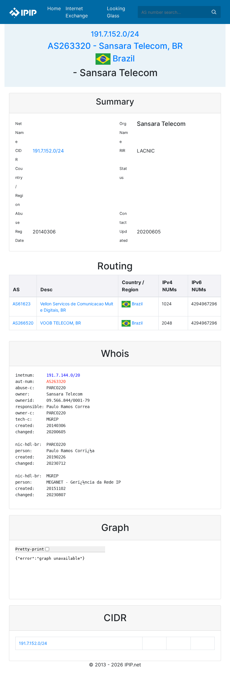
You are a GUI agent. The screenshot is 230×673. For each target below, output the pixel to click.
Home (54, 8)
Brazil (123, 58)
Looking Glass (116, 12)
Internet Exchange (77, 12)
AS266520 (23, 322)
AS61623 (22, 303)
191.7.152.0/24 (115, 34)
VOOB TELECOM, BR (60, 322)
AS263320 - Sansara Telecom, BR (115, 46)
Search (214, 12)
